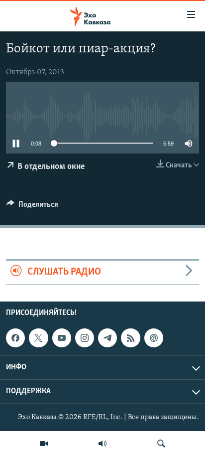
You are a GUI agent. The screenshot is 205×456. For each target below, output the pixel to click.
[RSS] (130, 337)
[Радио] (102, 443)
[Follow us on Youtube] (61, 337)
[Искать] (161, 443)
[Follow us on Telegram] (107, 337)
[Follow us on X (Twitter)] (38, 337)
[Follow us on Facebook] (15, 337)
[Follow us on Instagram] (84, 337)
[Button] (32, 206)
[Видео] (44, 443)
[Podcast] (153, 337)
